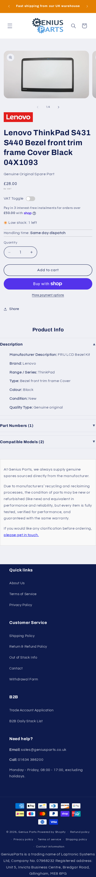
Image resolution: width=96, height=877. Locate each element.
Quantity (10, 242)
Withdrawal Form (23, 679)
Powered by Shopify (52, 832)
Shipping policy (76, 839)
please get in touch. (21, 535)
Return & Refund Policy (28, 646)
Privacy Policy (20, 605)
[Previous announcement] (9, 6)
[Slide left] (37, 107)
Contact (16, 668)
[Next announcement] (87, 6)
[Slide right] (58, 107)
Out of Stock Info (23, 657)
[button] (9, 25)
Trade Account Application (31, 710)
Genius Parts (27, 832)
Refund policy (80, 832)
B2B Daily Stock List (26, 721)
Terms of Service (23, 594)
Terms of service (49, 839)
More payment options (48, 295)
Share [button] (14, 309)
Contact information (50, 846)
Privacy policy (23, 839)
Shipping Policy (21, 636)
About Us (17, 583)
